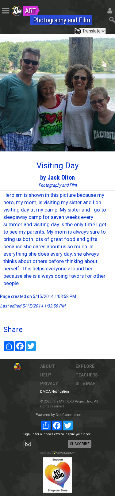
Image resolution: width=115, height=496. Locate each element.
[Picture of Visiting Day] (57, 94)
